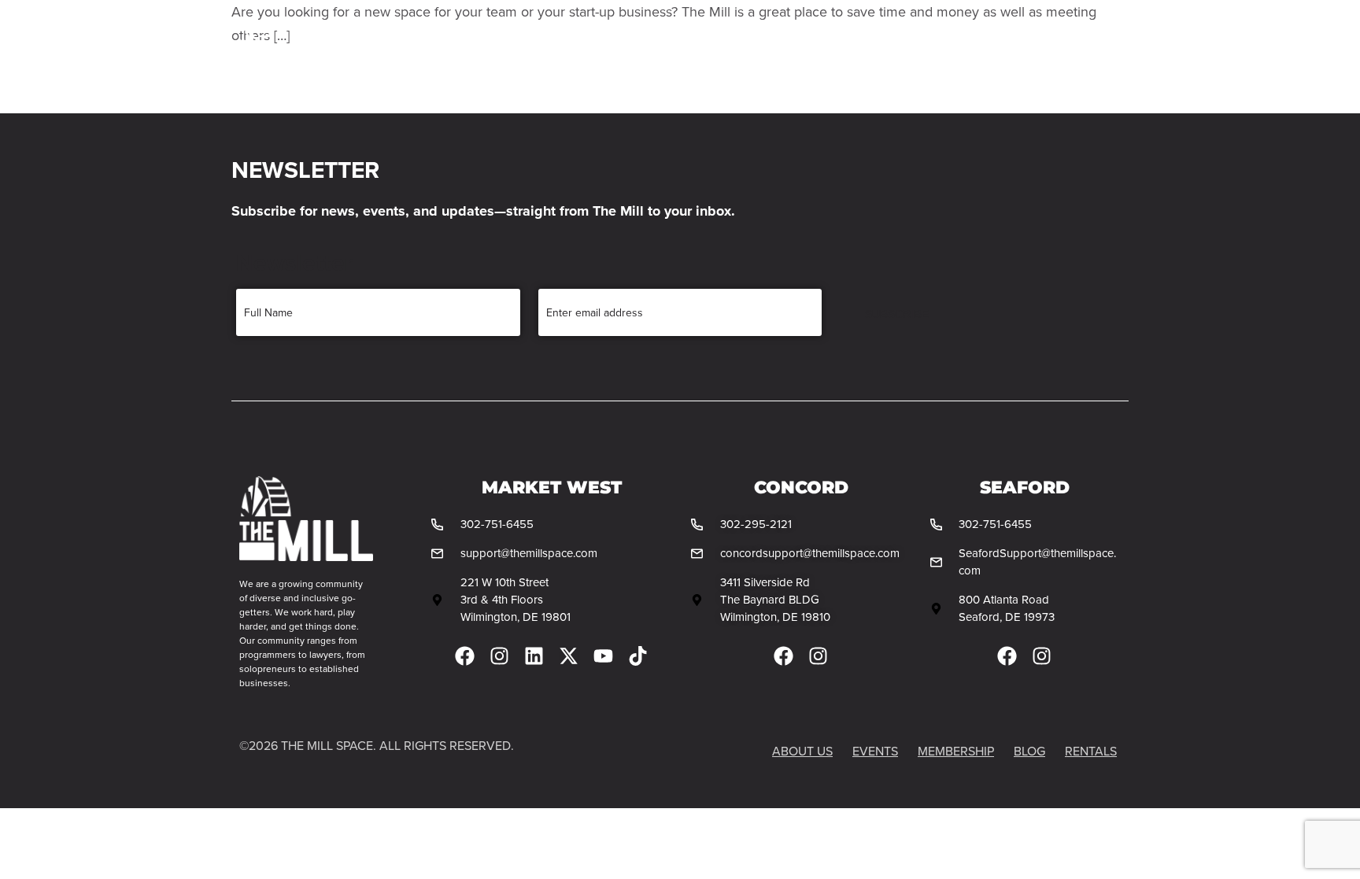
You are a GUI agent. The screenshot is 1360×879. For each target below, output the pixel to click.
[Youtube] (603, 656)
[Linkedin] (534, 656)
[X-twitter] (568, 656)
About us (802, 750)
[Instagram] (499, 656)
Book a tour (968, 51)
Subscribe (897, 314)
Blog (787, 51)
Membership (543, 51)
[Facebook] (465, 656)
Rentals (640, 51)
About (451, 51)
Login (1082, 51)
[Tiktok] (638, 656)
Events (717, 51)
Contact (860, 51)
